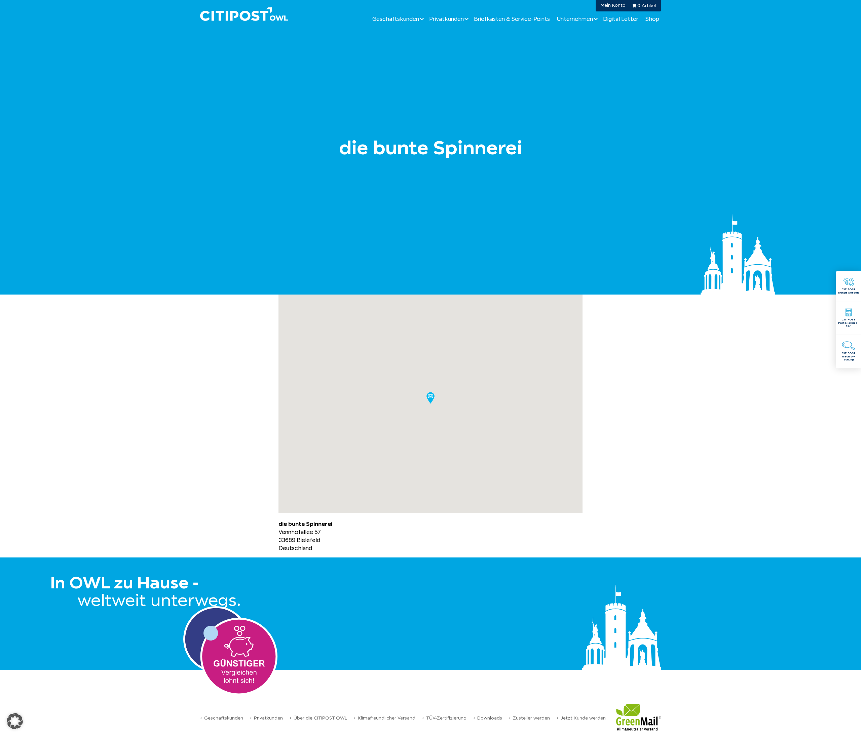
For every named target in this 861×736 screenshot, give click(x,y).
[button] (430, 398)
